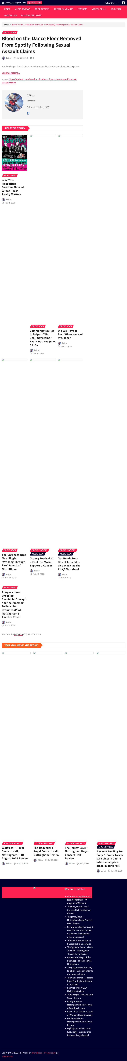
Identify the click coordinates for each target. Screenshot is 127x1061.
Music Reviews (22, 9)
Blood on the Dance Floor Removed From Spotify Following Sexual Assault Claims (47, 24)
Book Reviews (42, 9)
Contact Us (10, 15)
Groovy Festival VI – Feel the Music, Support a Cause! (41, 562)
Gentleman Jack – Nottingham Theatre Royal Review (79, 1021)
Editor (8, 58)
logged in (18, 634)
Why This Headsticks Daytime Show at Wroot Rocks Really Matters (13, 187)
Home (7, 9)
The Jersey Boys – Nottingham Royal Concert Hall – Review (77, 853)
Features (82, 9)
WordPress (37, 1052)
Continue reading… (11, 72)
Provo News (49, 1052)
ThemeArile (7, 1056)
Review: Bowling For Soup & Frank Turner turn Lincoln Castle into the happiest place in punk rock (110, 858)
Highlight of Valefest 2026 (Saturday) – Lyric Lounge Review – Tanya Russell (79, 1031)
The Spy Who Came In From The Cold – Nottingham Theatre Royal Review (80, 950)
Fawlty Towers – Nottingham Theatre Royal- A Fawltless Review (80, 1004)
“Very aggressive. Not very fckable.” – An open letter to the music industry (80, 971)
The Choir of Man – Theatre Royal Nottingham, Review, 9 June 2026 (80, 981)
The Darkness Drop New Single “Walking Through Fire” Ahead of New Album (14, 562)
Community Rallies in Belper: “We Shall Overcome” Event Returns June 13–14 (42, 338)
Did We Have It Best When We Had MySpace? (70, 334)
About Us (116, 9)
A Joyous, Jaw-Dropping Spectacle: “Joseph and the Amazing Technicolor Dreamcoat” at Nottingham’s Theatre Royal (14, 604)
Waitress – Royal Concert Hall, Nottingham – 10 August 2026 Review (15, 853)
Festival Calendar (31, 15)
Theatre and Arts (63, 9)
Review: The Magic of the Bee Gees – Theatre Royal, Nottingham (79, 960)
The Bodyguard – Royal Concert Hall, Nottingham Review (46, 851)
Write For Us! (99, 9)
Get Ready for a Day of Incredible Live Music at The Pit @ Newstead (69, 564)
